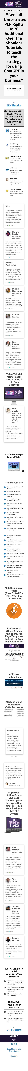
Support (14, 1035)
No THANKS (14, 1030)
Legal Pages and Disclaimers (14, 1050)
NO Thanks (14, 105)
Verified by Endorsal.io (10, 225)
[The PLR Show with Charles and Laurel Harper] (14, 4)
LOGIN (14, 1044)
